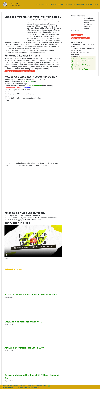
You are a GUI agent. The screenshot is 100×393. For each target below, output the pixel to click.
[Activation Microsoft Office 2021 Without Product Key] (23, 372)
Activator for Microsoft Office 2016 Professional (30, 294)
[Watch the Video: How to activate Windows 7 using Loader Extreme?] (33, 241)
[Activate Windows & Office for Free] (13, 4)
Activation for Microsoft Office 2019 (24, 347)
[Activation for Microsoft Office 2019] (22, 345)
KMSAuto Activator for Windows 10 (23, 321)
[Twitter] (4, 261)
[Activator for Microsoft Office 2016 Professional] (23, 292)
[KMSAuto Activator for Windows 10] (23, 319)
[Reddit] (5, 261)
